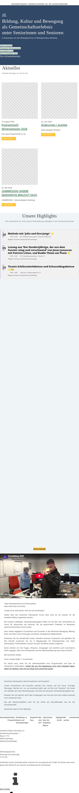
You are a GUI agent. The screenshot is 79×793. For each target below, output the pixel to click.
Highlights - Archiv (60, 718)
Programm (23, 4)
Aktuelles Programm (12, 718)
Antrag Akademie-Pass (9, 53)
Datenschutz (5, 770)
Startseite (15, 4)
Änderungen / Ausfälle (54, 125)
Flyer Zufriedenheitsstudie (10, 56)
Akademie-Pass (35, 4)
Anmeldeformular (6, 51)
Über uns (44, 4)
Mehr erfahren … (9, 138)
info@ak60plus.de (7, 746)
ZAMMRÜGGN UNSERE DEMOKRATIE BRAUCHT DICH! (19, 193)
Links (60, 4)
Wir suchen (53, 4)
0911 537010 (5, 744)
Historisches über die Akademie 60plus (47, 721)
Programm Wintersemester (10, 48)
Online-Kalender (6, 46)
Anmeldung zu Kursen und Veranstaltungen (22, 720)
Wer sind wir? (40, 720)
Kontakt (65, 4)
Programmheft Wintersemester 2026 (14, 127)
